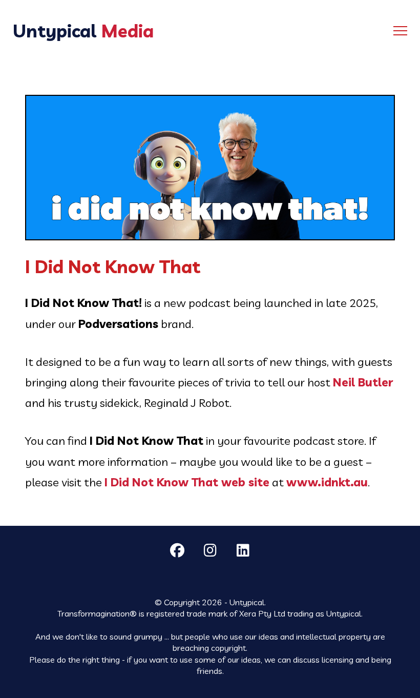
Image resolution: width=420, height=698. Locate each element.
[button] (400, 31)
